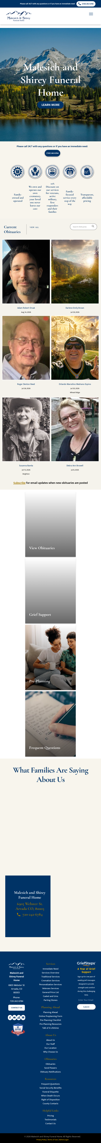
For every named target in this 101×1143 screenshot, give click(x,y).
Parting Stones (50, 1000)
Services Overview (50, 972)
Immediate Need (50, 969)
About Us (50, 1040)
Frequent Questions (50, 1084)
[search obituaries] (94, 227)
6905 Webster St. (30, 903)
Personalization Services (50, 984)
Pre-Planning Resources (50, 1024)
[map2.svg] (19, 1019)
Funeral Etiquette (50, 1092)
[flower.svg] (23, 1019)
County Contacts (50, 1103)
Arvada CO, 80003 (30, 908)
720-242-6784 (32, 914)
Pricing (50, 1115)
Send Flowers (50, 1068)
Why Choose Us (50, 1052)
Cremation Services (50, 980)
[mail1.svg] (14, 1019)
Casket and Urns (50, 996)
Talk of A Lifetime (50, 1028)
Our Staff (50, 1044)
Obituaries (50, 1064)
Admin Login (64, 1139)
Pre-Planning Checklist (50, 1020)
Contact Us (50, 1123)
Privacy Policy (41, 1139)
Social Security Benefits (51, 1088)
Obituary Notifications (50, 1072)
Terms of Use (53, 1139)
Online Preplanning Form (50, 1016)
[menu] (91, 14)
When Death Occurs (50, 1095)
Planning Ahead (50, 1012)
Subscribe (19, 483)
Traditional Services (50, 976)
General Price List (50, 992)
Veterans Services (50, 988)
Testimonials (50, 1119)
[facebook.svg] (10, 1019)
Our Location (50, 1048)
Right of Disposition (50, 1099)
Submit (86, 1007)
